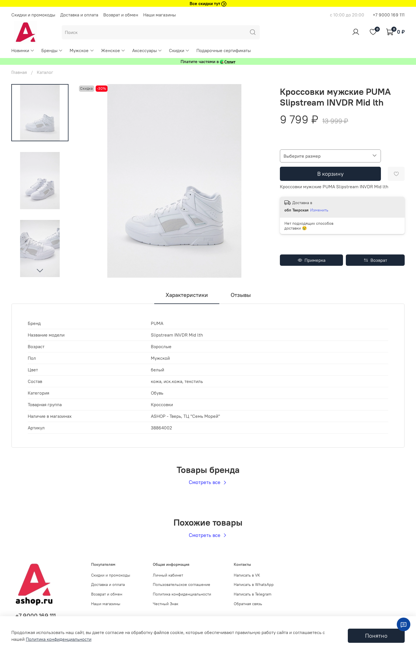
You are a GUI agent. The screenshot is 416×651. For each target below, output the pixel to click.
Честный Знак (165, 603)
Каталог (45, 72)
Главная (19, 72)
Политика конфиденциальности (182, 594)
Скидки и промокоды (33, 15)
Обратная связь (248, 603)
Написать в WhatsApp (254, 584)
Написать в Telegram (252, 594)
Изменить (319, 210)
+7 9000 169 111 (389, 15)
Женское (110, 50)
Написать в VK (247, 575)
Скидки (176, 50)
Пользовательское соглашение (181, 584)
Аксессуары (144, 50)
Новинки (20, 50)
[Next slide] (40, 270)
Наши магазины (159, 15)
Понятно (376, 635)
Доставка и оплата (79, 15)
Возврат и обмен (120, 15)
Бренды (49, 50)
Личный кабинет (168, 575)
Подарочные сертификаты (223, 50)
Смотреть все (205, 482)
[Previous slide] (89, 181)
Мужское (79, 50)
